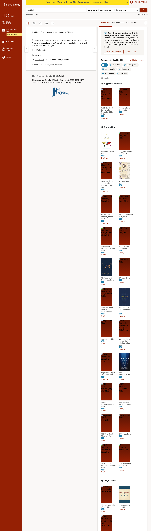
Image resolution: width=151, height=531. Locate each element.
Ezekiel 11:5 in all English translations (47, 64)
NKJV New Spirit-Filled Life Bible (107, 435)
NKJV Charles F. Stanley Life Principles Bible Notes (124, 342)
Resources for (112, 60)
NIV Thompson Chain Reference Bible (125, 309)
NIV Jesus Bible (124, 278)
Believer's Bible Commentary (124, 109)
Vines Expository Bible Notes (125, 464)
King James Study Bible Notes (125, 153)
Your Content (131, 22)
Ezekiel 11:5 (39, 59)
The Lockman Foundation (54, 82)
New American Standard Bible (45, 76)
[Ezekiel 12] (95, 49)
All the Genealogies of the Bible (108, 506)
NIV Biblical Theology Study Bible (107, 217)
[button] (138, 2)
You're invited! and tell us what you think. (77, 2)
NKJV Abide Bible (107, 339)
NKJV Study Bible (125, 434)
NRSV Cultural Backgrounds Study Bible (108, 465)
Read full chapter (39, 50)
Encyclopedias (110, 481)
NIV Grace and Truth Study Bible (107, 279)
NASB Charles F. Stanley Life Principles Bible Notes (107, 111)
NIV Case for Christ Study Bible (126, 216)
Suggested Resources (113, 83)
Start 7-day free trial (113, 52)
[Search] (143, 10)
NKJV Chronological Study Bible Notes (108, 374)
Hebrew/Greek (118, 22)
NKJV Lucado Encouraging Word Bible (108, 404)
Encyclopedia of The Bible (124, 506)
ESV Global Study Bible (107, 153)
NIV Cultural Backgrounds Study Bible (108, 248)
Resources (105, 22)
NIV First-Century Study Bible (125, 247)
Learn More (131, 52)
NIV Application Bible (124, 182)
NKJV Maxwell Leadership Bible (125, 403)
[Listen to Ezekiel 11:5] (52, 23)
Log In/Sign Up (140, 2)
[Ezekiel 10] (26, 49)
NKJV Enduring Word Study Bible (125, 374)
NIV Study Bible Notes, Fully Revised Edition (107, 309)
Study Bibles (109, 127)
